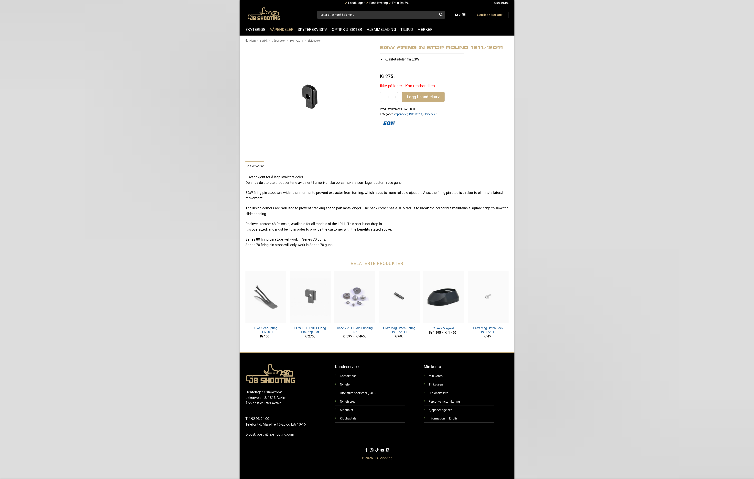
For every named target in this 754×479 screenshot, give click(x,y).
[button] (489, 14)
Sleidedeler (314, 40)
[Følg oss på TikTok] (377, 450)
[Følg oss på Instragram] (371, 450)
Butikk (263, 40)
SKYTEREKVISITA (312, 29)
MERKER (425, 29)
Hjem (252, 40)
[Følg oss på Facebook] (366, 450)
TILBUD (406, 29)
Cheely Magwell (444, 328)
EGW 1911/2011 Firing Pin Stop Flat (310, 330)
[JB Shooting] (268, 14)
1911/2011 (296, 40)
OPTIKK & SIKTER (347, 29)
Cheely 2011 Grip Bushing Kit (355, 330)
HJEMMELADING (381, 29)
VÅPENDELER (282, 29)
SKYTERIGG (255, 29)
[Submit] (440, 14)
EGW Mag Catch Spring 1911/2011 (399, 330)
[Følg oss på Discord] (387, 450)
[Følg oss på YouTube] (382, 450)
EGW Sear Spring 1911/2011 (265, 330)
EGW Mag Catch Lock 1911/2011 (488, 330)
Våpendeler (278, 40)
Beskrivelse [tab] (254, 166)
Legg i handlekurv (423, 97)
